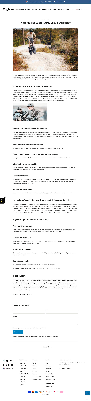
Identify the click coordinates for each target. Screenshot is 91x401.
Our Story (48, 366)
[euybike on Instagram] (9, 365)
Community (51, 9)
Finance (35, 374)
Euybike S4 (22, 371)
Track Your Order (37, 376)
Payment (48, 371)
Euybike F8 (22, 376)
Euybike (50, 284)
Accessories (42, 9)
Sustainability (49, 386)
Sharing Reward (50, 383)
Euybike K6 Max (23, 368)
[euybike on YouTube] (12, 365)
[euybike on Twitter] (6, 365)
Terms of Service (51, 336)
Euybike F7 (22, 384)
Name (14, 308)
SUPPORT (60, 9)
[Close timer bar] (89, 2)
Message (15, 316)
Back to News (46, 347)
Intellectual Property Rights (51, 380)
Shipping (35, 366)
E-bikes (34, 9)
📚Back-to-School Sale (22, 9)
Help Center (69, 9)
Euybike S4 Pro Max (24, 374)
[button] (2, 201)
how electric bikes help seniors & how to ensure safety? (47, 268)
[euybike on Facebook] (4, 365)
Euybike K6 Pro (23, 366)
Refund (34, 368)
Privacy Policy (41, 336)
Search (34, 363)
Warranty (35, 371)
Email (47, 308)
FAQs (47, 363)
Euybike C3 (22, 379)
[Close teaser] (5, 197)
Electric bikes (16, 280)
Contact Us (48, 368)
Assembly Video (37, 379)
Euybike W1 (22, 382)
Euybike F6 (22, 363)
